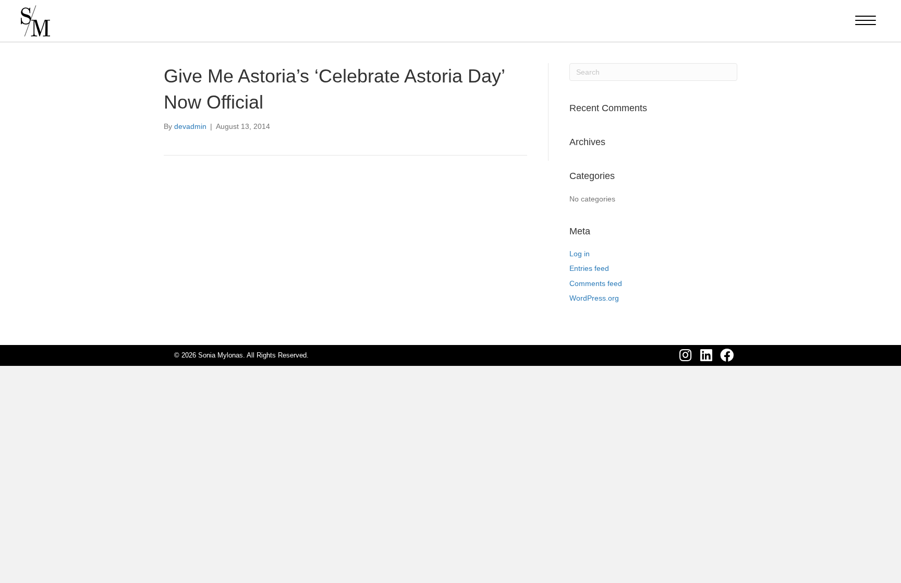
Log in (579, 253)
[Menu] (865, 21)
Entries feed (589, 268)
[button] (685, 355)
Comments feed (595, 283)
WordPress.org (594, 298)
